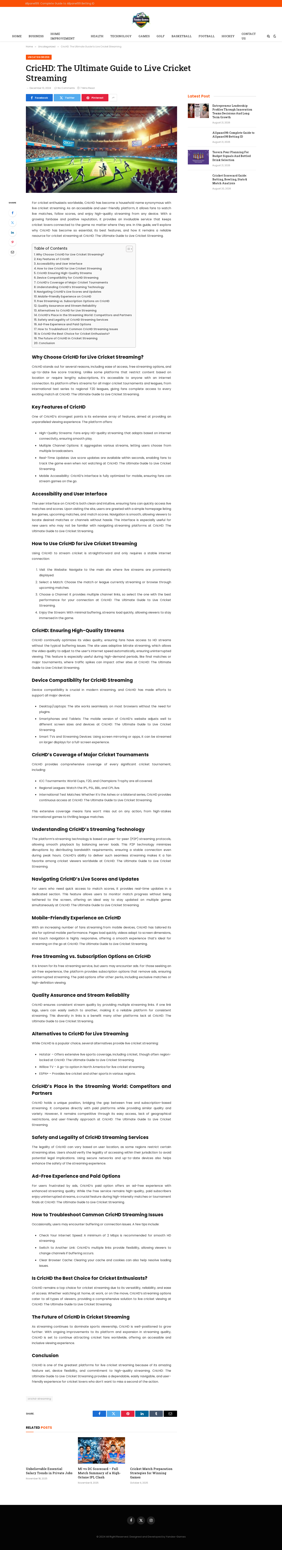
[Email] (12, 252)
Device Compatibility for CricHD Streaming (67, 278)
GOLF (161, 36)
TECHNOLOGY (121, 36)
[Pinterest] (12, 242)
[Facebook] (12, 213)
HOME (17, 36)
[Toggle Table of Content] (127, 249)
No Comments (66, 88)
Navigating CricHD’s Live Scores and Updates (69, 292)
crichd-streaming (39, 1399)
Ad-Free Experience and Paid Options (64, 324)
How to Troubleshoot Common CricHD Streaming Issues (78, 329)
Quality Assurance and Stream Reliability (67, 306)
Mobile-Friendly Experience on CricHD (64, 296)
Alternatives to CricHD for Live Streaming (67, 310)
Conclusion (47, 343)
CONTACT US (249, 36)
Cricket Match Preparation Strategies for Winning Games (151, 1473)
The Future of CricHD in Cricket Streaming (67, 338)
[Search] (268, 36)
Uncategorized (39, 57)
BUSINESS (36, 36)
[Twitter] (12, 222)
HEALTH (97, 36)
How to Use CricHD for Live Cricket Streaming (69, 268)
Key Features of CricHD (53, 259)
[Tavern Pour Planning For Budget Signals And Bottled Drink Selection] (198, 157)
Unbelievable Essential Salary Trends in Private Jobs (49, 1471)
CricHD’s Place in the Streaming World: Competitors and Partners (85, 315)
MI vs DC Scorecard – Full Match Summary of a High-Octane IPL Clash (99, 1473)
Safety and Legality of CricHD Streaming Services (73, 320)
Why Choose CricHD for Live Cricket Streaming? (70, 254)
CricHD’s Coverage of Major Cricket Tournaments (72, 282)
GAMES (144, 36)
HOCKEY (228, 36)
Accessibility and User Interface (59, 264)
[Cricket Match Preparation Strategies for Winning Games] (153, 1450)
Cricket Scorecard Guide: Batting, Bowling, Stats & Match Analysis (229, 179)
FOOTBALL (207, 36)
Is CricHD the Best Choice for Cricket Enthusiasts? (74, 334)
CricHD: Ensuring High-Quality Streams (64, 273)
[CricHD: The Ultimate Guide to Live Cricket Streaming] (101, 192)
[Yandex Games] (141, 19)
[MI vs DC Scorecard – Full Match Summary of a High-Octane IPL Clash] (101, 1450)
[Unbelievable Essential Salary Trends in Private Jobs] (49, 1450)
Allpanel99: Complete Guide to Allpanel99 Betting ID (59, 3)
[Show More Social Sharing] (113, 97)
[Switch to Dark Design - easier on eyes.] (274, 36)
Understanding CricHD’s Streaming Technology (70, 287)
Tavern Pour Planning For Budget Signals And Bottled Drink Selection (231, 156)
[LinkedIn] (12, 232)
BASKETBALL (182, 36)
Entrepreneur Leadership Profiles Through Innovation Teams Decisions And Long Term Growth (232, 111)
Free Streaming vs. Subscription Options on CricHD (73, 301)
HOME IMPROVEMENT (62, 36)
